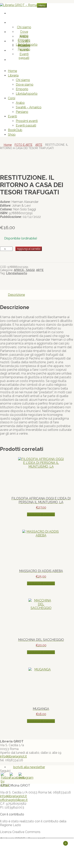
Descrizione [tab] (16, 295)
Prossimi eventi (24, 47)
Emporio (22, 89)
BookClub (20, 50)
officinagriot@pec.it (14, 800)
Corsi (20, 32)
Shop (20, 60)
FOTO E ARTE (23, 144)
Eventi (20, 41)
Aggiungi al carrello (28, 248)
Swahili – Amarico (28, 107)
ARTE (38, 144)
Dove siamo (24, 33)
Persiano (22, 112)
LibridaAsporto (26, 94)
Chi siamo (24, 27)
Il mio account (19, 845)
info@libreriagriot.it (13, 756)
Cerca (41, 845)
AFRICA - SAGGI (24, 270)
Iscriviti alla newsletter (29, 767)
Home (20, 13)
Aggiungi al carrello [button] (41, 514)
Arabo (24, 36)
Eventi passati (24, 56)
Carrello (59, 842)
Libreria (20, 23)
